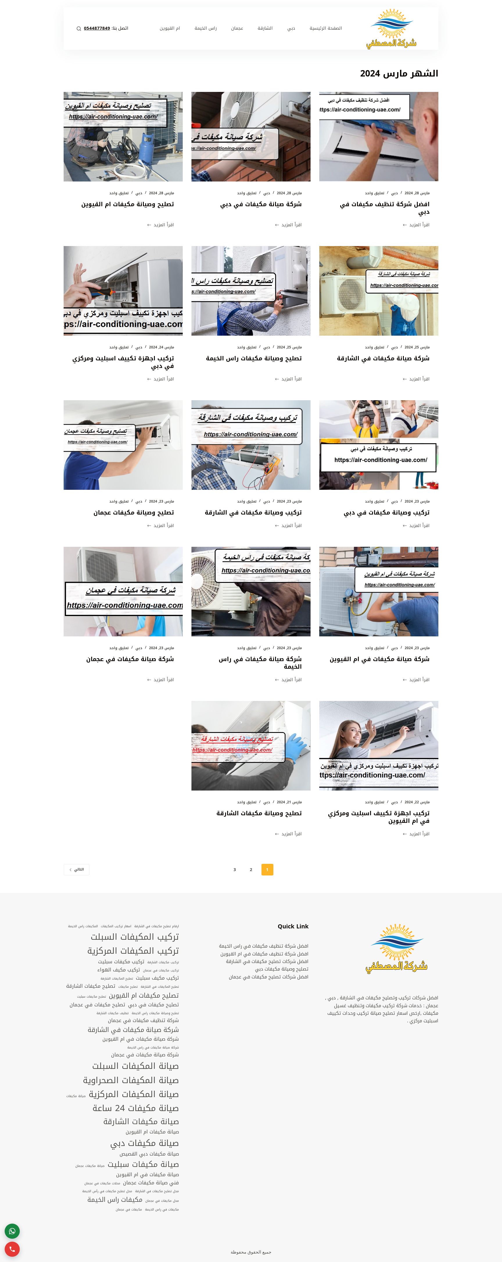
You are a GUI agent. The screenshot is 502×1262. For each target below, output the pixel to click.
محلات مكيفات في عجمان (102, 1183)
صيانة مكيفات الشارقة (141, 1121)
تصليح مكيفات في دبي (153, 1005)
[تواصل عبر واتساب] (12, 1231)
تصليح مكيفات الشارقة (90, 986)
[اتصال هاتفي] (12, 1249)
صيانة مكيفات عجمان (90, 1166)
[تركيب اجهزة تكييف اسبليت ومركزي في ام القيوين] (378, 746)
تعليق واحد (374, 193)
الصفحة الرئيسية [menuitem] (326, 28)
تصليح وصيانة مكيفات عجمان (134, 512)
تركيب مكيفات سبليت (121, 962)
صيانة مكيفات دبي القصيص (149, 1154)
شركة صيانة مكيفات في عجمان (130, 659)
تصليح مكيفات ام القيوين (144, 995)
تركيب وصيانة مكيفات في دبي (387, 512)
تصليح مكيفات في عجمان (97, 1005)
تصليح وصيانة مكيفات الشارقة (259, 813)
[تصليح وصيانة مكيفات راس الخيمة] (251, 291)
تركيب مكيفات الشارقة (163, 962)
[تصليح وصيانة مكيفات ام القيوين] (123, 136)
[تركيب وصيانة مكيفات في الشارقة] (251, 445)
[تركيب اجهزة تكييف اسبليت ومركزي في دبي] (123, 291)
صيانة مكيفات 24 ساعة (135, 1108)
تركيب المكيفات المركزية (133, 951)
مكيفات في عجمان (129, 1209)
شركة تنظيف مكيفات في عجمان (143, 1021)
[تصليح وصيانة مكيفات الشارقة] (251, 746)
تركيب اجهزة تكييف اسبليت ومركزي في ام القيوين (379, 817)
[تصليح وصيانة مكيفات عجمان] (123, 445)
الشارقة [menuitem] (265, 28)
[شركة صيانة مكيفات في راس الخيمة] (251, 591)
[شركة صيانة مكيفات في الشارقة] (378, 291)
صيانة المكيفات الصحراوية (131, 1080)
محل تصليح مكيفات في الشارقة (157, 1191)
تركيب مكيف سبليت (157, 978)
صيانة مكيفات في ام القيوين (147, 1175)
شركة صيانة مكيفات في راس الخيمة (260, 663)
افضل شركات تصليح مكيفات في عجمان (269, 976)
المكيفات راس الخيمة (83, 926)
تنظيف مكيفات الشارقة (112, 1013)
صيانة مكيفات (76, 1096)
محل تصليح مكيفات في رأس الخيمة (107, 1191)
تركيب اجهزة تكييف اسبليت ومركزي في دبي (123, 362)
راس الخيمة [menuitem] (206, 28)
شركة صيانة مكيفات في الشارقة (383, 358)
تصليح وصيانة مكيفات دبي (282, 968)
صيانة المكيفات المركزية (134, 1094)
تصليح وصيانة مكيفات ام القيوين (127, 204)
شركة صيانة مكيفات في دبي (261, 204)
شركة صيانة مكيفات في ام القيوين (380, 659)
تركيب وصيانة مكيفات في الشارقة (253, 512)
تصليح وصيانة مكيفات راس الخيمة (254, 358)
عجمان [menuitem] (237, 28)
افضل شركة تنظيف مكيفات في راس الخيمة (264, 945)
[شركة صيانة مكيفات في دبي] (251, 136)
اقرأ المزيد (419, 225)
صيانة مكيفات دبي (144, 1143)
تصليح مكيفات (128, 986)
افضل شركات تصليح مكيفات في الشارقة (267, 961)
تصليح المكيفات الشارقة (117, 978)
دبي (394, 193)
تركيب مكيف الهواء (118, 970)
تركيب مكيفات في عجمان (161, 970)
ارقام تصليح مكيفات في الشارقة (156, 926)
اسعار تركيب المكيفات (116, 926)
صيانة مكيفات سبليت (143, 1164)
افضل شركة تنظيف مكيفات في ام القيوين (264, 953)
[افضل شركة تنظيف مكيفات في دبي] (378, 136)
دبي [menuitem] (291, 28)
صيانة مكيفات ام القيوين (152, 1132)
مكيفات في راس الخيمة (162, 1209)
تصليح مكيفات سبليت (91, 996)
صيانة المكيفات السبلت (135, 1066)
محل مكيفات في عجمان (162, 1201)
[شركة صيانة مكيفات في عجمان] (123, 591)
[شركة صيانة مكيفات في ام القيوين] (378, 591)
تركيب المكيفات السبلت (135, 937)
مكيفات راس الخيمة (114, 1200)
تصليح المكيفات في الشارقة (160, 986)
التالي (79, 869)
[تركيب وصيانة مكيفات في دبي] (378, 445)
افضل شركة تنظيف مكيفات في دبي (385, 208)
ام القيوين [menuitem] (170, 28)
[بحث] (79, 28)
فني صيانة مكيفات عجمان (151, 1183)
